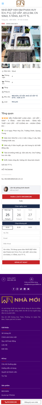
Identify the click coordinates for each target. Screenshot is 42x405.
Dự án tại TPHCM (8, 395)
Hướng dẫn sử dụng (9, 368)
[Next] (37, 44)
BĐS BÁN (15, 96)
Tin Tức (4, 376)
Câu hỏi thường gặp (9, 364)
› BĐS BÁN (13, 20)
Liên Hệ (4, 345)
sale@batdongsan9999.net (32, 284)
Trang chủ (5, 20)
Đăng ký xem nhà (31, 402)
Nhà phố (15, 102)
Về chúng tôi (6, 333)
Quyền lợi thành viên (9, 372)
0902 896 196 (11, 280)
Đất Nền (5, 349)
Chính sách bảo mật (9, 337)
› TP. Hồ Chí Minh (23, 20)
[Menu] (3, 3)
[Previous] (5, 44)
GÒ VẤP (22, 96)
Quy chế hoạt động (9, 341)
